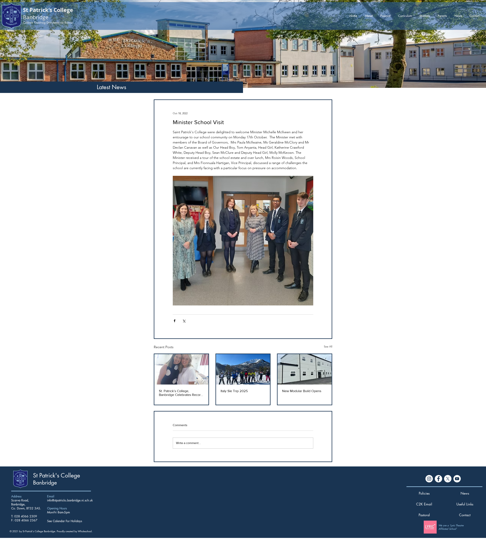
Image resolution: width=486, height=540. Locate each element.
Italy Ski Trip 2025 (234, 391)
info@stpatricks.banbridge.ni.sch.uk (70, 500)
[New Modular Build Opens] (305, 369)
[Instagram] (429, 478)
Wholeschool (85, 531)
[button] (369, 16)
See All (328, 346)
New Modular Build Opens (301, 391)
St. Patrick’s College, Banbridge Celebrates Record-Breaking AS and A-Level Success (181, 393)
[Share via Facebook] (174, 321)
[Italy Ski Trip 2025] (243, 369)
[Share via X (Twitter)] (184, 321)
